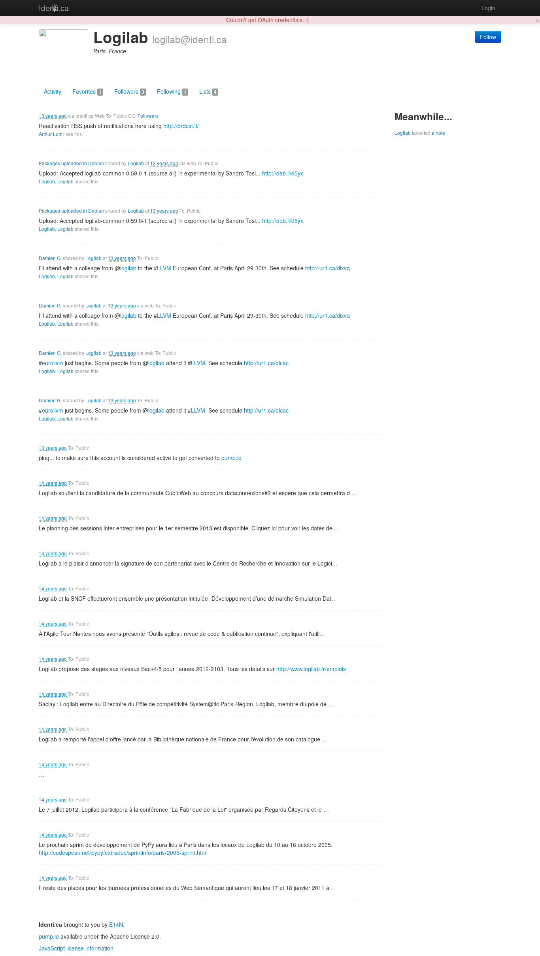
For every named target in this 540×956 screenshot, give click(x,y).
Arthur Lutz (50, 133)
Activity (52, 91)
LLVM (164, 268)
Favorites (87, 91)
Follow (488, 37)
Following (172, 91)
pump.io (231, 458)
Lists (208, 91)
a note (438, 132)
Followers (129, 91)
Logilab (136, 163)
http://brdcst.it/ (181, 126)
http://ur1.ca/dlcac (266, 363)
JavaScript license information (76, 948)
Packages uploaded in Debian (71, 163)
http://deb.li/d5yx (282, 173)
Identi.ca (54, 7)
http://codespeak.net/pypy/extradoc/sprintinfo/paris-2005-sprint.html (123, 852)
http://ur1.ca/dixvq (327, 268)
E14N (116, 924)
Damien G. (50, 258)
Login (488, 8)
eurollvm (52, 363)
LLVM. (199, 363)
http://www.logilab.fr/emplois (311, 669)
